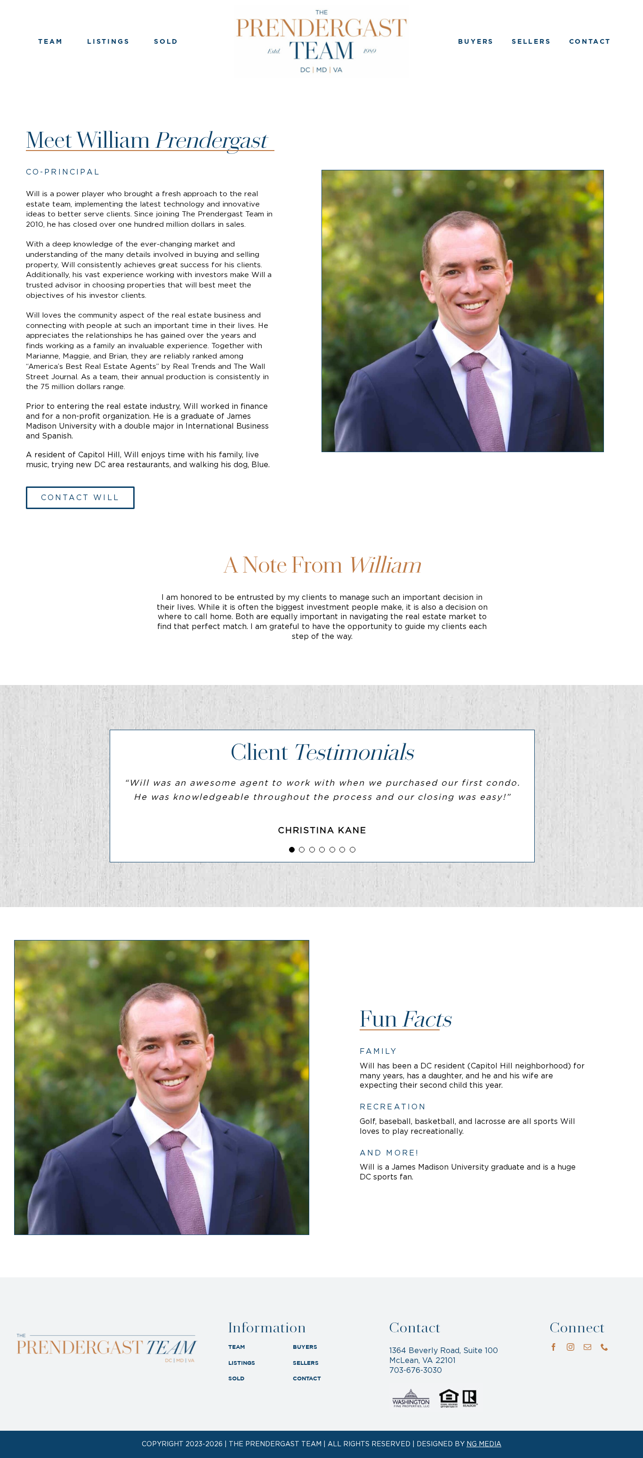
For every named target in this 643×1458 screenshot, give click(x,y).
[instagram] (570, 1347)
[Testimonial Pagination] (292, 849)
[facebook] (553, 1347)
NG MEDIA (483, 1444)
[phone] (604, 1347)
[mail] (587, 1347)
